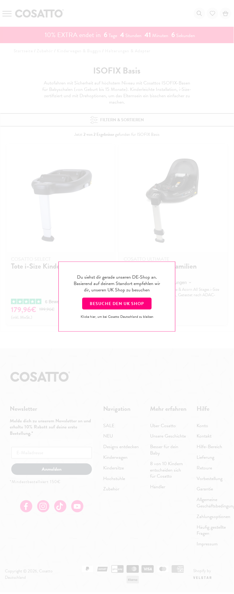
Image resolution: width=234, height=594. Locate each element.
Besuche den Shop (117, 303)
